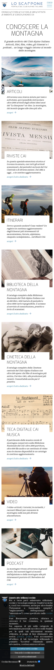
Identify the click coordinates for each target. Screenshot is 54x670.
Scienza (18, 15)
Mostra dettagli (27, 665)
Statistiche (32, 662)
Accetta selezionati (27, 657)
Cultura (25, 12)
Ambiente (7, 15)
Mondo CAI (29, 15)
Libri (34, 12)
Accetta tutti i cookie (27, 649)
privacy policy (24, 637)
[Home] (27, 4)
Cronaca (6, 12)
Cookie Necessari (10, 662)
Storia (15, 12)
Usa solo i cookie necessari (27, 653)
